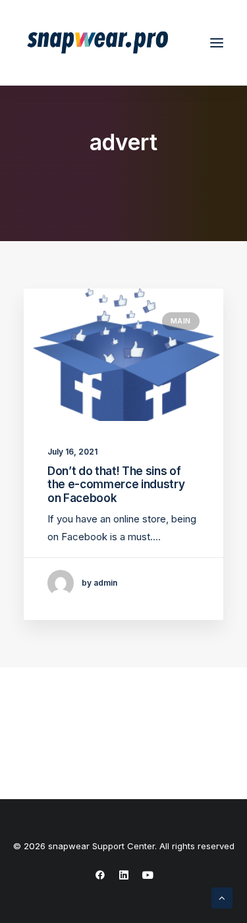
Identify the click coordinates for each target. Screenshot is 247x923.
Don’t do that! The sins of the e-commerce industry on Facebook (115, 484)
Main (181, 320)
